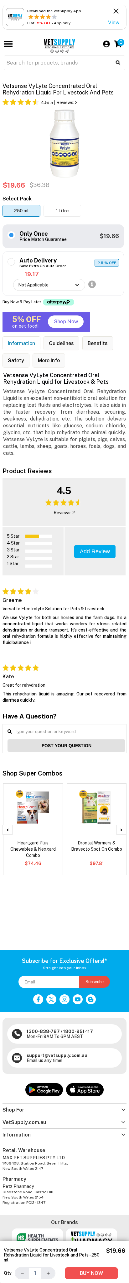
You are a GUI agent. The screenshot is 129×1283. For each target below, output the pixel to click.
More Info (49, 360)
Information (21, 343)
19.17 (32, 274)
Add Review (95, 551)
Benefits (98, 343)
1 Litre (62, 210)
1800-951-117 (78, 1031)
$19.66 (109, 236)
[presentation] (8, 830)
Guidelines (61, 343)
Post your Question (66, 745)
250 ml (21, 210)
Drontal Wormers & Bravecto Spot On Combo (96, 846)
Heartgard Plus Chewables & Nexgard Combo (33, 849)
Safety (16, 360)
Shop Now (66, 321)
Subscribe (94, 981)
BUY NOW (91, 1273)
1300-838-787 (43, 1031)
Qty (8, 1273)
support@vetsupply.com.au (57, 1055)
